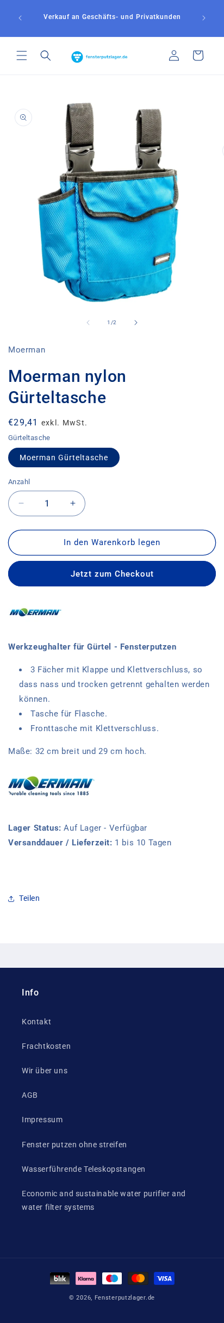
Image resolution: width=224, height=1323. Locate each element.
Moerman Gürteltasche (64, 457)
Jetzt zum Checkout (112, 574)
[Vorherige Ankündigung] (20, 18)
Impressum (42, 1119)
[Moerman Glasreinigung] (35, 624)
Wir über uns (44, 1070)
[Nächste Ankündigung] (204, 18)
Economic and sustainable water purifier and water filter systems (104, 1200)
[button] (22, 55)
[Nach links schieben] (88, 323)
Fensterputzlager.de (125, 1297)
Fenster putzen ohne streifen (74, 1144)
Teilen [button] (29, 898)
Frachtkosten (46, 1046)
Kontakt (36, 1021)
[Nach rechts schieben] (136, 323)
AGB (30, 1095)
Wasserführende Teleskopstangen (84, 1169)
